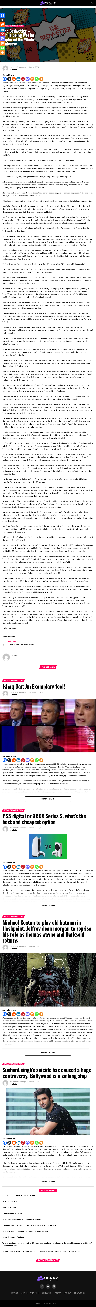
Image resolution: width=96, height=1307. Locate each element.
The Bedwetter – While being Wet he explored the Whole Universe (29, 1225)
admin (14, 69)
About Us (24, 1293)
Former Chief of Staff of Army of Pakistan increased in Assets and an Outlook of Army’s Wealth (41, 1252)
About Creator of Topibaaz (13, 1237)
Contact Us (46, 1293)
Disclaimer (68, 1293)
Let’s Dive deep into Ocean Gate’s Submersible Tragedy (25, 1231)
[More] (41, 79)
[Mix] (32, 79)
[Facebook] (5, 79)
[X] (9, 79)
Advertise (57, 1293)
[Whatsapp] (37, 79)
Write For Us (34, 1293)
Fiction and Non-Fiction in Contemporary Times (21, 1219)
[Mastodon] (28, 79)
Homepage (14, 1293)
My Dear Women (9, 1208)
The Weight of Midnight (12, 1213)
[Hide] (1, 57)
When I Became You (10, 1201)
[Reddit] (14, 79)
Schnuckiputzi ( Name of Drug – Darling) (18, 1195)
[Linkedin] (18, 79)
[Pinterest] (23, 79)
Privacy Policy (79, 1293)
